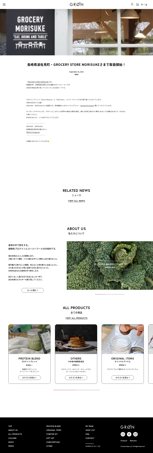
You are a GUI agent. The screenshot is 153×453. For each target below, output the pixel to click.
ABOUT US (13, 430)
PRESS (11, 446)
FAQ (87, 434)
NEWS (11, 442)
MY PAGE (89, 426)
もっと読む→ (32, 290)
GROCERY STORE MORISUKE (38, 82)
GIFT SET (50, 438)
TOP (10, 426)
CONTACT (90, 438)
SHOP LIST (90, 430)
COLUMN (12, 438)
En (142, 4)
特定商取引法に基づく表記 (93, 446)
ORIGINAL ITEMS (53, 430)
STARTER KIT (51, 434)
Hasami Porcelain (86, 106)
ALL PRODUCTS (15, 434)
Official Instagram (33, 132)
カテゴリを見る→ (29, 377)
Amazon (124, 440)
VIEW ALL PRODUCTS (77, 318)
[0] (137, 5)
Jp (146, 4)
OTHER (49, 446)
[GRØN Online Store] (76, 4)
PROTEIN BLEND (53, 426)
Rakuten (133, 440)
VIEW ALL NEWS (76, 200)
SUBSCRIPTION (53, 442)
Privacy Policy (90, 443)
